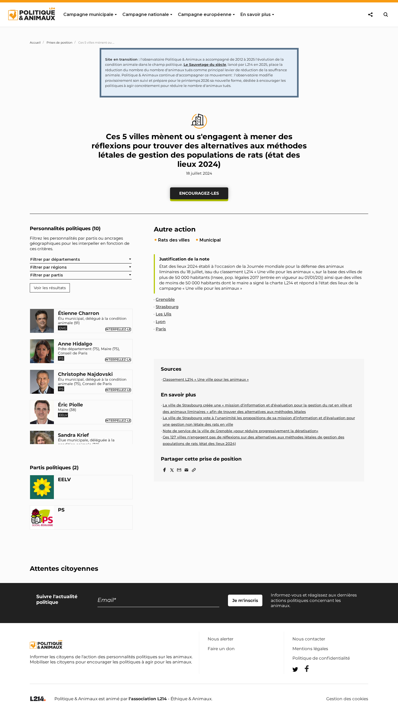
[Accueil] (31, 25)
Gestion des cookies (347, 699)
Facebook (303, 668)
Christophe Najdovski (85, 374)
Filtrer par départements (55, 259)
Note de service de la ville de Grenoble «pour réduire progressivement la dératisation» (240, 431)
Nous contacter (308, 638)
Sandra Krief (73, 435)
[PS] (42, 518)
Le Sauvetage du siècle (205, 64)
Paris (161, 328)
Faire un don (221, 648)
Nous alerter (220, 638)
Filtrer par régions (48, 267)
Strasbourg (167, 306)
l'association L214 (148, 698)
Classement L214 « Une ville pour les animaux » (206, 379)
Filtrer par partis (46, 275)
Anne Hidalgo (75, 344)
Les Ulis (163, 314)
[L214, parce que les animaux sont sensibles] (38, 699)
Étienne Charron (78, 313)
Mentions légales (310, 648)
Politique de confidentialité (321, 658)
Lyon (160, 321)
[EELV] (42, 488)
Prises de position (59, 42)
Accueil (35, 42)
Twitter (303, 679)
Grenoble (165, 299)
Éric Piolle (70, 405)
